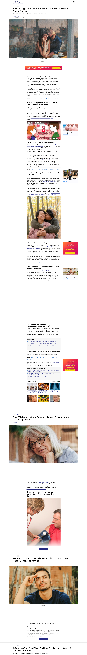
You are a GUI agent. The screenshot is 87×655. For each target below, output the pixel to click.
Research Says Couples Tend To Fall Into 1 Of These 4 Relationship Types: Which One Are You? (44, 371)
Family (38, 1)
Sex (18, 6)
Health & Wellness (52, 1)
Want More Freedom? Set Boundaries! (40, 263)
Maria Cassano (16, 563)
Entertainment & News (44, 1)
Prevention (15, 422)
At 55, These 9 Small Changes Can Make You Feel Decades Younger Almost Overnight (42, 377)
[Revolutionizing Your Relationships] (18, 2)
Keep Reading (43, 549)
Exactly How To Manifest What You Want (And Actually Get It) (42, 341)
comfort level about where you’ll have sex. (49, 271)
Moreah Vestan (16, 16)
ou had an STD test (44, 482)
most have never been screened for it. (36, 489)
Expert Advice (65, 1)
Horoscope (32, 1)
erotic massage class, (46, 160)
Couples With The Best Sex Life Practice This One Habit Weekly (43, 348)
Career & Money (59, 1)
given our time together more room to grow (42, 118)
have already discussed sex (50, 181)
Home (14, 6)
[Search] (71, 2)
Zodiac (27, 1)
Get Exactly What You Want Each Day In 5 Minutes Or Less (41, 345)
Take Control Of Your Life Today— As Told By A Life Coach (45, 169)
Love (25, 1)
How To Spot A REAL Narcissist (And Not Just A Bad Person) (42, 343)
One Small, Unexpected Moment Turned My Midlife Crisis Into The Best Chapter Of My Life (43, 374)
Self (35, 1)
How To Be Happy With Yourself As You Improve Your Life (45, 99)
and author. (56, 362)
